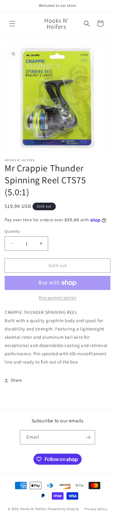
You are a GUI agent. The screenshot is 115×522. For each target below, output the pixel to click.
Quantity (12, 231)
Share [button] (16, 380)
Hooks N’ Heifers (34, 509)
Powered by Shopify (63, 509)
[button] (12, 23)
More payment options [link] (57, 297)
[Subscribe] (88, 437)
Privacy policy (96, 509)
